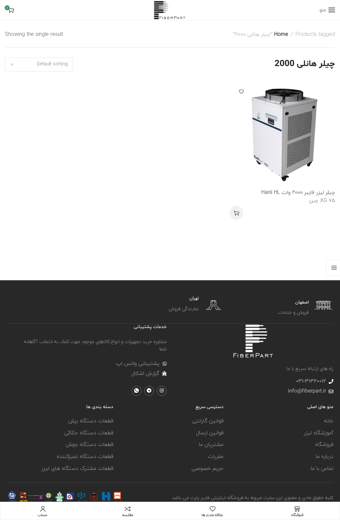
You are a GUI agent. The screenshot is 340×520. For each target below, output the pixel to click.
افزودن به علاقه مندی (241, 92)
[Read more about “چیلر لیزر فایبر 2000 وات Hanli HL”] (236, 213)
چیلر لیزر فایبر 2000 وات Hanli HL (298, 192)
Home (281, 34)
